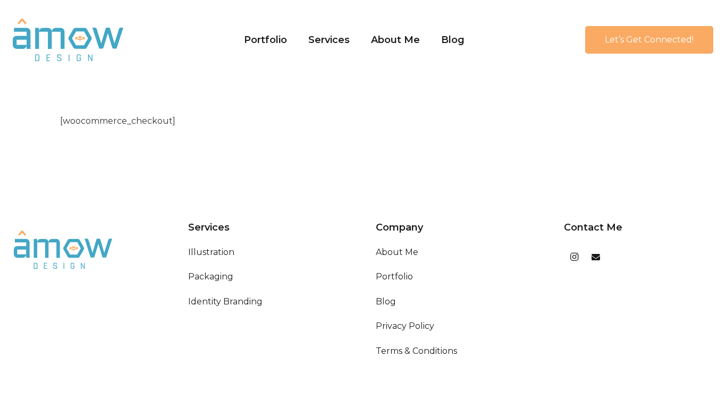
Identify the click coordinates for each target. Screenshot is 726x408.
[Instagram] (574, 257)
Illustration (211, 252)
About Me (397, 252)
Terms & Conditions (416, 351)
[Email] (595, 257)
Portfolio (394, 276)
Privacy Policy (405, 326)
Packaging (210, 276)
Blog (386, 301)
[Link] (68, 40)
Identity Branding (225, 301)
